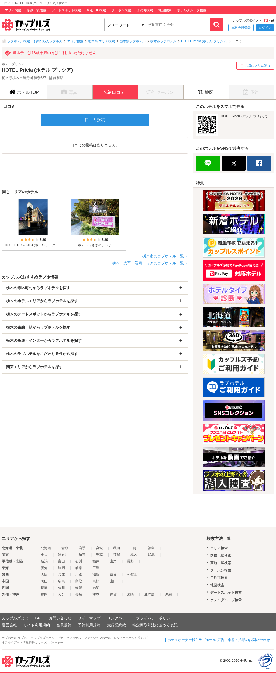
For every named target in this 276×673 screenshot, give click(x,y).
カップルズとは (15, 618)
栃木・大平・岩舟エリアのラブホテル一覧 (148, 263)
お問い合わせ (60, 618)
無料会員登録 (241, 28)
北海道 (46, 548)
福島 (151, 548)
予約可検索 (145, 10)
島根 (95, 581)
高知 (95, 588)
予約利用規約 (89, 625)
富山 (61, 561)
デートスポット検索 (66, 10)
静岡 (61, 568)
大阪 (44, 574)
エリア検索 (13, 10)
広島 (61, 581)
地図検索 (164, 10)
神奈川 (63, 555)
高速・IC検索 (96, 10)
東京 (44, 555)
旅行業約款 (116, 625)
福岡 (44, 594)
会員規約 (63, 625)
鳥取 (78, 581)
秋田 (116, 548)
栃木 (133, 555)
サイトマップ (89, 618)
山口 (113, 581)
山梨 (113, 561)
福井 (95, 561)
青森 (64, 548)
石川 (78, 561)
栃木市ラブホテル (163, 41)
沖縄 (168, 594)
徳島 (44, 588)
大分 (61, 594)
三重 (95, 568)
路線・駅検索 (36, 10)
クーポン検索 (121, 10)
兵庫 (61, 574)
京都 (78, 574)
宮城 (99, 548)
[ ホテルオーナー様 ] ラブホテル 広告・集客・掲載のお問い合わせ (217, 640)
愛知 (44, 568)
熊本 (95, 594)
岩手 (82, 548)
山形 (133, 548)
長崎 (78, 594)
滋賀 (95, 574)
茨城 (116, 555)
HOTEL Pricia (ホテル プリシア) (204, 41)
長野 (130, 561)
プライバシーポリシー (155, 618)
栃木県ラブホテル (133, 41)
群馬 (151, 555)
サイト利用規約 (36, 625)
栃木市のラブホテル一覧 (163, 256)
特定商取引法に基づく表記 (155, 625)
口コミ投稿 (95, 119)
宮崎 (130, 594)
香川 (61, 588)
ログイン (264, 28)
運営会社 (9, 625)
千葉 (99, 555)
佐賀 (113, 594)
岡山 (44, 581)
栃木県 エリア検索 (101, 41)
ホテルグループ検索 (191, 10)
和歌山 (132, 574)
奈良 (113, 574)
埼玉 (82, 555)
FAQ (38, 618)
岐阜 (78, 568)
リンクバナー (118, 618)
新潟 (44, 561)
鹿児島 (149, 594)
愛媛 (78, 588)
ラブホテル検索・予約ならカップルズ (34, 41)
